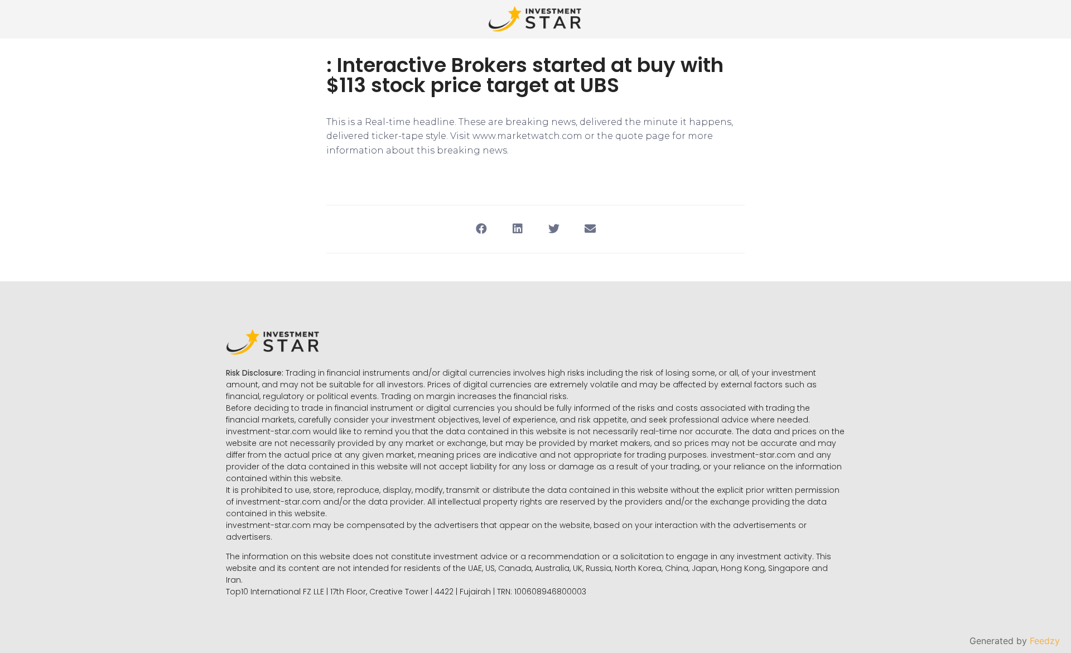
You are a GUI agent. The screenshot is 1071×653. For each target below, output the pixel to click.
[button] (481, 229)
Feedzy (1045, 640)
